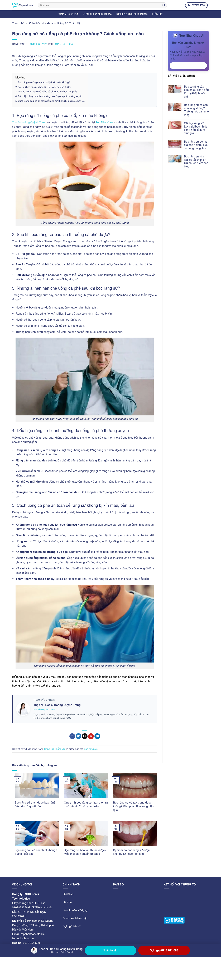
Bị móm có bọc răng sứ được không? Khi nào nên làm (131, 852)
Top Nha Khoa (63, 44)
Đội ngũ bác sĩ (71, 926)
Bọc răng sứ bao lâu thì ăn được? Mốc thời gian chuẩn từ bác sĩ (85, 852)
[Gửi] (164, 5)
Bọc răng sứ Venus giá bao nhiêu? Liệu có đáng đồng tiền (196, 145)
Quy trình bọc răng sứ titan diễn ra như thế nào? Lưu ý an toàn (86, 804)
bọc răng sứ (90, 749)
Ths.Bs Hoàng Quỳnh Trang (29, 122)
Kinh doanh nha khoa (132, 14)
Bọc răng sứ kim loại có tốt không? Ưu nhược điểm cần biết (196, 161)
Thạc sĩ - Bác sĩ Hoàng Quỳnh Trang (57, 705)
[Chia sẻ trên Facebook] (72, 736)
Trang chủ (18, 23)
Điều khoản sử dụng (75, 910)
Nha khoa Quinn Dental (44, 709)
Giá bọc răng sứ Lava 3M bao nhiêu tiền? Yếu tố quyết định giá (196, 128)
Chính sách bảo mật (75, 918)
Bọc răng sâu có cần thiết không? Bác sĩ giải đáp (36, 852)
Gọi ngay (164, 950)
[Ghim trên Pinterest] (91, 736)
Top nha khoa (68, 14)
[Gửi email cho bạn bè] (85, 736)
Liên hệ (157, 14)
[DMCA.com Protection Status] (174, 920)
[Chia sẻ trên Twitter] (78, 736)
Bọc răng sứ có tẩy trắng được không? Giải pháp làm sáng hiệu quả (133, 806)
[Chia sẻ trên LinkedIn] (97, 736)
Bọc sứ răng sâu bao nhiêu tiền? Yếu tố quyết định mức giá (196, 91)
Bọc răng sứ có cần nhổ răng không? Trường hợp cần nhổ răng (196, 109)
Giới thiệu (68, 894)
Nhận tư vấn (188, 65)
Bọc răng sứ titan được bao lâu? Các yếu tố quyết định (35, 804)
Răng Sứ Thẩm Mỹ (68, 23)
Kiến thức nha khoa (97, 14)
